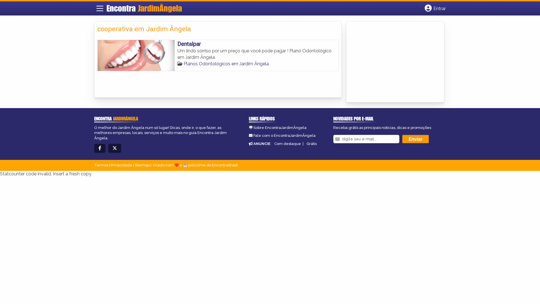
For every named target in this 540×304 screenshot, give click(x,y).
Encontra (144, 8)
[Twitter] (114, 148)
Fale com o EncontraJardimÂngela (284, 135)
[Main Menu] (99, 8)
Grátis (312, 144)
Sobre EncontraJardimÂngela (280, 128)
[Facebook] (99, 148)
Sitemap (142, 165)
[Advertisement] (391, 62)
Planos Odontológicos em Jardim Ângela (226, 63)
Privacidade (121, 165)
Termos (101, 165)
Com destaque (287, 144)
